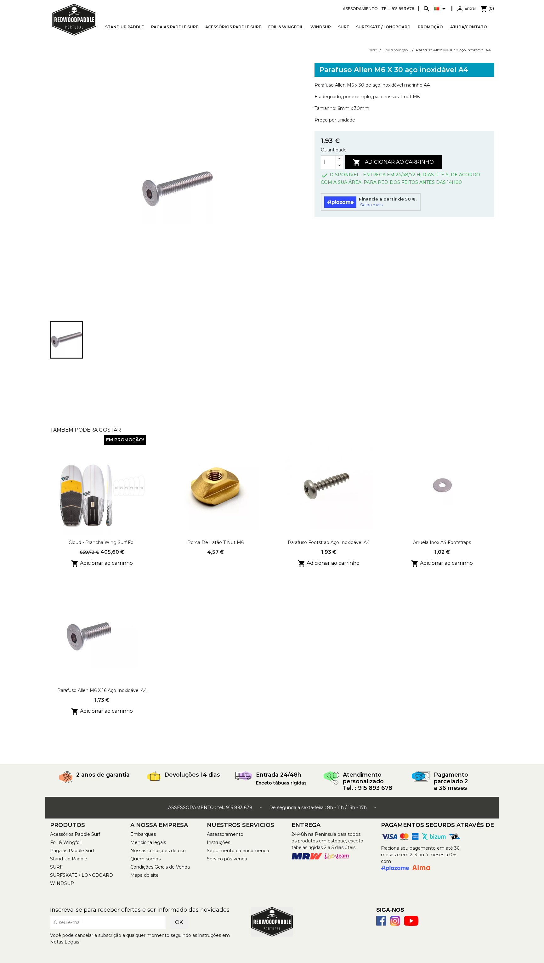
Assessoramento (225, 834)
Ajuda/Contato (468, 27)
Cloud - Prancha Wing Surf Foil (102, 542)
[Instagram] (395, 921)
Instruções (218, 842)
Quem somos (145, 859)
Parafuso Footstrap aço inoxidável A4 (329, 542)
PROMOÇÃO (430, 27)
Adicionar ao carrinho (393, 162)
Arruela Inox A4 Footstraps (442, 542)
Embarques (143, 834)
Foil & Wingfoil (285, 27)
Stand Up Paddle (124, 27)
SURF (343, 27)
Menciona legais (148, 842)
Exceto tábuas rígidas (281, 783)
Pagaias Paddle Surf (174, 27)
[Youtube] (411, 921)
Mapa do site (144, 875)
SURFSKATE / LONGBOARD (383, 27)
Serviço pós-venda (227, 859)
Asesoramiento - (378, 8)
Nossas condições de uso (158, 850)
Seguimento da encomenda (238, 850)
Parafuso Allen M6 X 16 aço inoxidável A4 (102, 690)
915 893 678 (239, 807)
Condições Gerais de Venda (160, 867)
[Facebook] (381, 921)
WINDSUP (320, 27)
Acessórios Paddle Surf (233, 27)
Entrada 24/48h (278, 774)
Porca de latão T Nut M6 (215, 542)
